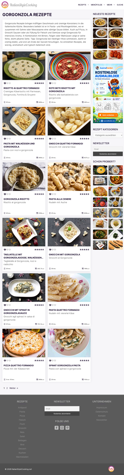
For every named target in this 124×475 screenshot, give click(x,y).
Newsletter (101, 420)
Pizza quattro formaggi (19, 365)
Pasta (22, 411)
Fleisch (22, 420)
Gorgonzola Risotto (16, 199)
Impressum (101, 407)
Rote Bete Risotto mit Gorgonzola (62, 90)
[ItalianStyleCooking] (19, 4)
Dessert (22, 448)
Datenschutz (102, 411)
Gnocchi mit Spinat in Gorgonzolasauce (17, 311)
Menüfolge (96, 5)
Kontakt (101, 416)
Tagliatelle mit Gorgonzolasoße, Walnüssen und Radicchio (23, 256)
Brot (22, 444)
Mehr (109, 5)
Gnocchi (22, 428)
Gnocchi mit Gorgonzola (64, 254)
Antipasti (22, 407)
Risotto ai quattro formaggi (21, 88)
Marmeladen (22, 457)
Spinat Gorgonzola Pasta (64, 365)
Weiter (13, 388)
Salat (22, 436)
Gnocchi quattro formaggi (66, 143)
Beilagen (22, 440)
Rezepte (82, 5)
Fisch (22, 424)
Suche (120, 5)
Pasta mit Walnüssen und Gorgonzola (19, 145)
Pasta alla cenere (60, 199)
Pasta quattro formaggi (64, 310)
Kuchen (22, 453)
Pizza (22, 416)
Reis (22, 432)
